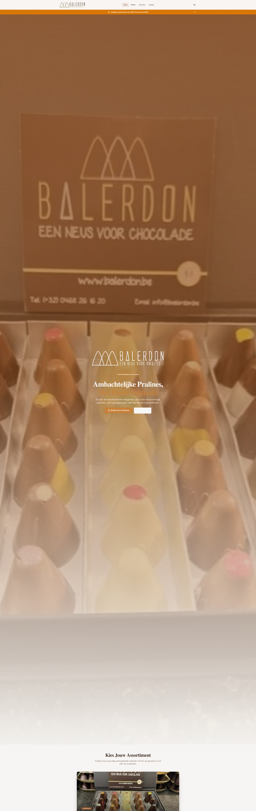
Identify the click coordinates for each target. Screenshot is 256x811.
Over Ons (142, 5)
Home (125, 5)
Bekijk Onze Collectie (120, 410)
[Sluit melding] (194, 12)
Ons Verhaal (142, 410)
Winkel (133, 5)
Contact (151, 5)
